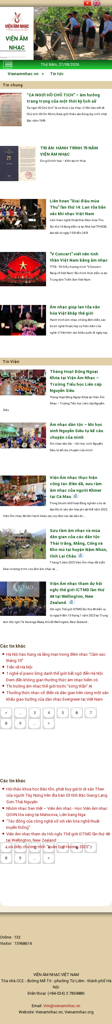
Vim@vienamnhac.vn (61, 1005)
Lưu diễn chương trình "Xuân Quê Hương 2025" (48, 846)
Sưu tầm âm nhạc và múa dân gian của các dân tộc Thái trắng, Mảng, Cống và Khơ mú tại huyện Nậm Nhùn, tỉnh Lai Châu (78, 543)
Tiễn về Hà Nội (19, 667)
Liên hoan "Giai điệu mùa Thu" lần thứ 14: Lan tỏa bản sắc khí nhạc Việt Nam (78, 207)
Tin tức (56, 74)
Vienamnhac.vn (23, 73)
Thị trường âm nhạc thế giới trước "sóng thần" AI (49, 686)
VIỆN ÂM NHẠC (17, 43)
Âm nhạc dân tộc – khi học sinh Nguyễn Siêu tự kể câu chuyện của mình (76, 431)
